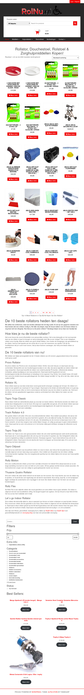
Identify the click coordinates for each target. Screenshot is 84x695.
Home (7, 39)
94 (43, 312)
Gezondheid (40, 39)
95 (47, 312)
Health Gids (49, 511)
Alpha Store (53, 692)
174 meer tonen (11, 582)
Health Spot (61, 511)
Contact (61, 39)
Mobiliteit (15, 39)
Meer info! (14, 95)
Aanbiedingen (51, 39)
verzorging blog (27, 513)
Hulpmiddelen (27, 39)
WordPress (36, 692)
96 (50, 312)
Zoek (75, 521)
